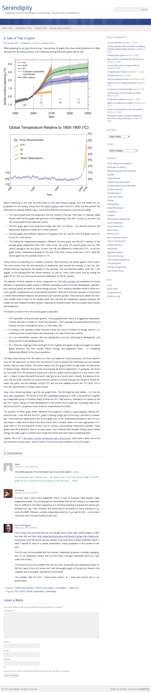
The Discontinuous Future (118, 79)
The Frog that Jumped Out (118, 260)
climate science (48, 43)
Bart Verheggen (23, 525)
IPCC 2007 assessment (14, 396)
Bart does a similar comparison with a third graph (46, 438)
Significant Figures (115, 252)
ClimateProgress (114, 193)
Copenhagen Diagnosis (57, 396)
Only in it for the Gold (116, 241)
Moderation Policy (23, 28)
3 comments (25, 43)
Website (7, 659)
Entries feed (112, 289)
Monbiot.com (113, 234)
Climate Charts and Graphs (118, 182)
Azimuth (110, 175)
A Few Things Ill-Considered (119, 163)
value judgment (80, 411)
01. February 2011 (11, 43)
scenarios (53, 234)
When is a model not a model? (120, 103)
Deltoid (110, 200)
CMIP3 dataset (51, 206)
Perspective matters (115, 99)
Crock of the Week (115, 197)
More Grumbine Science (117, 237)
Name (7, 642)
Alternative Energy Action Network (121, 171)
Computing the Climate (117, 72)
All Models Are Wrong (116, 167)
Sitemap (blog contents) (60, 28)
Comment (8, 611)
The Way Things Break (116, 267)
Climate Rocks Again (115, 55)
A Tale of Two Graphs (19, 38)
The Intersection (114, 263)
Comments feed (114, 292)
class (27, 48)
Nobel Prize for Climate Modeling (121, 83)
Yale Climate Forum (115, 271)
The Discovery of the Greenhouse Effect (124, 93)
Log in (110, 285)
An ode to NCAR (114, 43)
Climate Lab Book (114, 189)
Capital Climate (113, 178)
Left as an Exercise (115, 226)
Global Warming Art (115, 208)
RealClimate (112, 248)
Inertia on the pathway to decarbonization (125, 109)
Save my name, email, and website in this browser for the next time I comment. (37, 671)
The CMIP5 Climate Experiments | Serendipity (35, 591)
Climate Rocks (113, 75)
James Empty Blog (115, 223)
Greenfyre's (112, 211)
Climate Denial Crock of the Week (121, 186)
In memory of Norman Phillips (120, 89)
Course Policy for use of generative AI (123, 65)
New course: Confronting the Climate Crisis (125, 59)
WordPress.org (113, 296)
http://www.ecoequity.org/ (118, 219)
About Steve (7, 28)
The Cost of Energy (115, 256)
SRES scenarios (69, 281)
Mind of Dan (112, 230)
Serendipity (17, 7)
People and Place (114, 245)
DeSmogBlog (113, 204)
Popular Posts (40, 28)
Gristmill (110, 215)
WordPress (144, 689)
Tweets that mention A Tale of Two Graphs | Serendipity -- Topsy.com (47, 588)
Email (7, 651)
